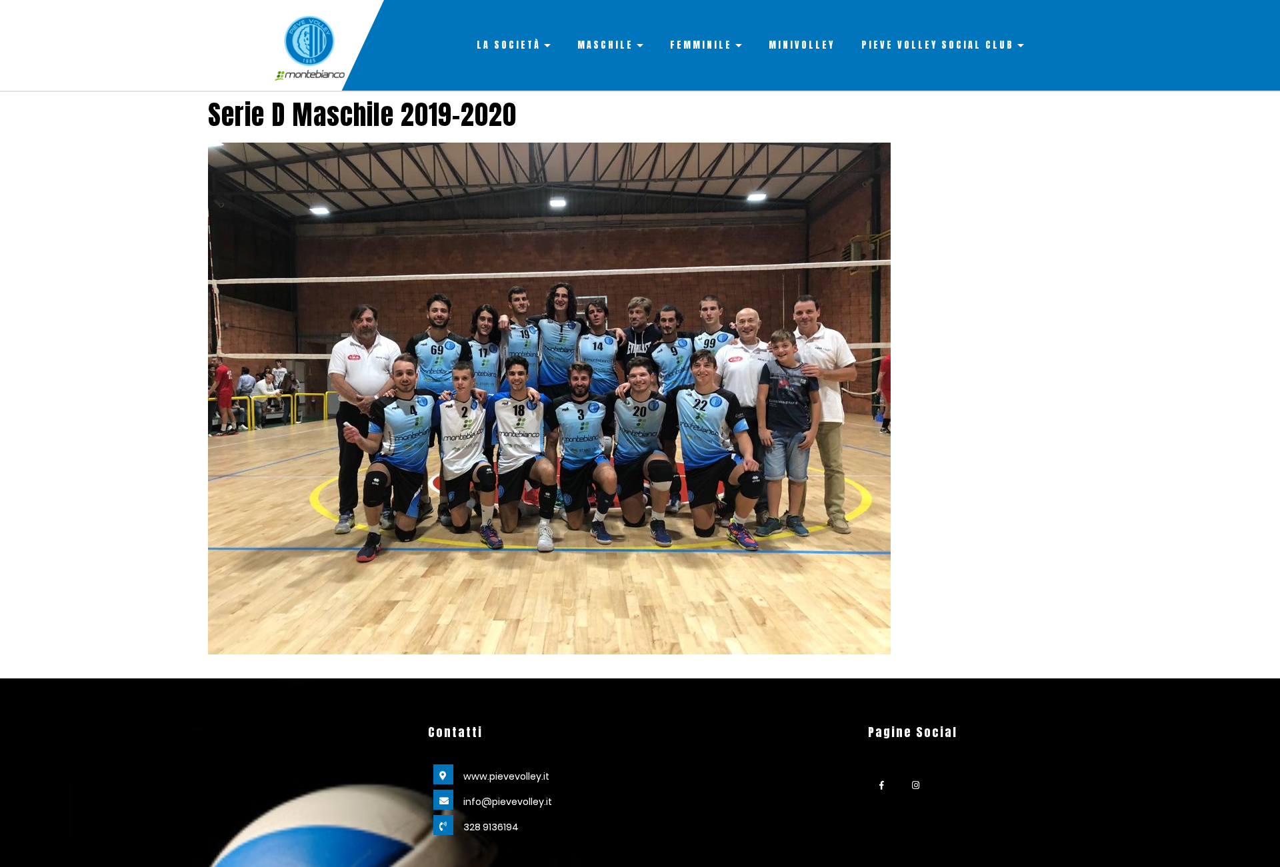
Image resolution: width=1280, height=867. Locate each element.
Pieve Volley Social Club (937, 45)
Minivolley (802, 45)
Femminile (701, 45)
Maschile (605, 45)
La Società (509, 45)
